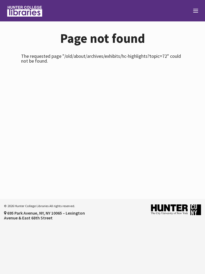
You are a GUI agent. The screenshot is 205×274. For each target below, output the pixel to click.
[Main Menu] (193, 11)
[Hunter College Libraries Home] (51, 10)
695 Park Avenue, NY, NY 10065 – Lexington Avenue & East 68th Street (44, 215)
